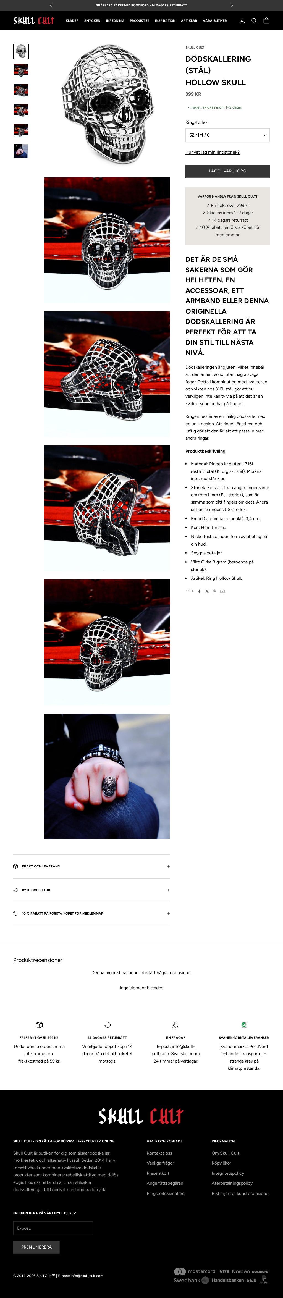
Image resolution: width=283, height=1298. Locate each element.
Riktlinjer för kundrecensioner (241, 1193)
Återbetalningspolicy (232, 1183)
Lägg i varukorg (227, 171)
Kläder (72, 21)
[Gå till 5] (21, 131)
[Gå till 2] (21, 71)
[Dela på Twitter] (207, 591)
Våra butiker (215, 21)
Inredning (115, 21)
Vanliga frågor (160, 1163)
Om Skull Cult (225, 1153)
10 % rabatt (211, 227)
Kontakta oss (159, 1153)
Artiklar (189, 21)
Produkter (140, 21)
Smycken (92, 21)
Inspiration (165, 21)
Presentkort (158, 1173)
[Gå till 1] (21, 51)
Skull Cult (194, 47)
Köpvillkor (221, 1163)
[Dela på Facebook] (199, 591)
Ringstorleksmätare (166, 1193)
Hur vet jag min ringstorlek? (212, 152)
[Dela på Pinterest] (215, 591)
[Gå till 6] (21, 151)
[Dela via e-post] (222, 591)
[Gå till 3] (21, 91)
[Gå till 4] (21, 111)
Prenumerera (36, 1247)
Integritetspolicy (228, 1173)
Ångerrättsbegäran (165, 1183)
